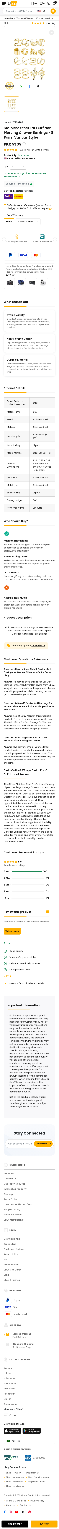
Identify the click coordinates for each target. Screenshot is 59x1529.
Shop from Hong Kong (39, 1477)
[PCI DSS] (11, 1457)
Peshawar (9, 1393)
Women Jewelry (44, 18)
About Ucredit (11, 1264)
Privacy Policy (37, 1500)
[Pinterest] (31, 1512)
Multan (7, 1398)
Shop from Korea (14, 1481)
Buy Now (10, 274)
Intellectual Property (15, 1188)
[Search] (53, 11)
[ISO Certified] (34, 1457)
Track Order (10, 1199)
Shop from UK (32, 1472)
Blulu (6, 23)
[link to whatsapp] (21, 86)
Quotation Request (14, 1183)
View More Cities (13, 1409)
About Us (9, 1173)
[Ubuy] (12, 3)
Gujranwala (10, 1404)
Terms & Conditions (16, 1500)
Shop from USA (13, 1472)
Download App (12, 1238)
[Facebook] (6, 1512)
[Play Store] (32, 1432)
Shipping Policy (12, 1209)
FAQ (6, 1259)
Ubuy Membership (14, 1219)
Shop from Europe (15, 1486)
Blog (6, 1274)
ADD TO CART (15, 1524)
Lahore (7, 1373)
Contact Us (10, 1178)
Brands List (10, 1244)
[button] (35, 3)
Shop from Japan (15, 1477)
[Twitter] (25, 1512)
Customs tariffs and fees (18, 1204)
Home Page (9, 18)
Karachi (8, 1368)
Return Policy (11, 1254)
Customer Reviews (14, 1249)
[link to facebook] (30, 86)
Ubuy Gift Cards (12, 1269)
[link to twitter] (38, 86)
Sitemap (8, 1194)
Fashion (21, 18)
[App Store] (13, 1432)
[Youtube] (18, 1512)
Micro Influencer (13, 1214)
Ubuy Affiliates (12, 1280)
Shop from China (36, 1481)
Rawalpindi (10, 1388)
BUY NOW (44, 1524)
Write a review (12, 931)
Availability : (10, 155)
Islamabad (10, 1383)
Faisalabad (10, 1378)
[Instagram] (12, 1512)
